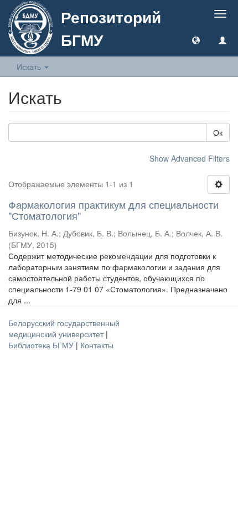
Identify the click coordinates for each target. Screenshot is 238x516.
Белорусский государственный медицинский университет (64, 328)
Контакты (96, 344)
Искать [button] (30, 66)
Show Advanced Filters (189, 158)
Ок (218, 132)
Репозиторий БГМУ (111, 28)
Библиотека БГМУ (42, 344)
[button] (196, 39)
